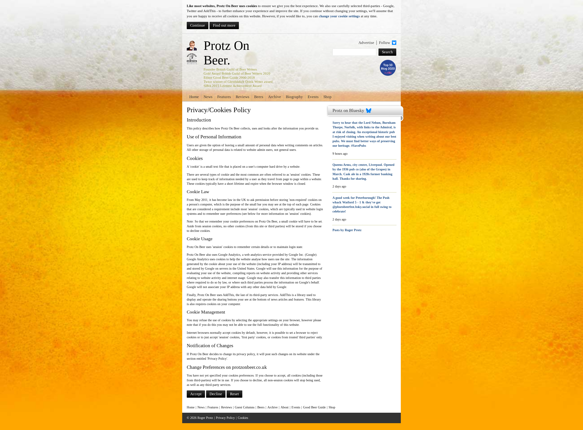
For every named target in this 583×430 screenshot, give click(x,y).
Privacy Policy (225, 418)
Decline (216, 394)
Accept (196, 394)
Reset (234, 394)
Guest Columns (244, 407)
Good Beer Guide (314, 407)
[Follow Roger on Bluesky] (393, 42)
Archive (274, 97)
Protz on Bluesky (348, 110)
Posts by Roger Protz (346, 230)
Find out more (224, 25)
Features (224, 97)
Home (194, 97)
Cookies (243, 418)
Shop (327, 97)
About (285, 407)
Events (313, 97)
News (208, 97)
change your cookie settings (339, 16)
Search (387, 52)
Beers (258, 97)
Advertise (366, 42)
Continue (197, 25)
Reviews (242, 97)
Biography (294, 97)
